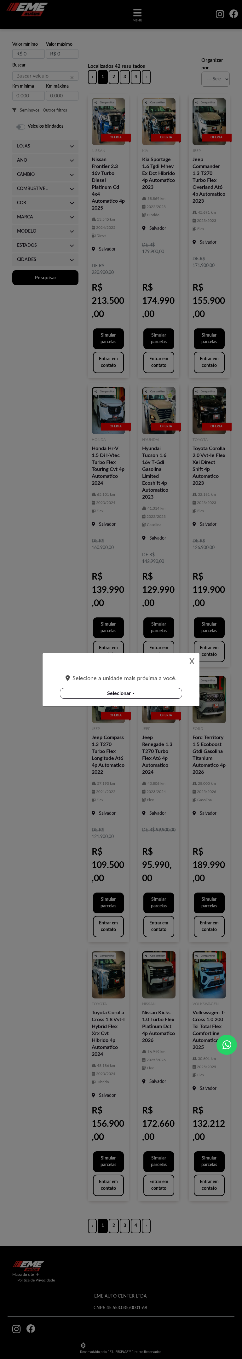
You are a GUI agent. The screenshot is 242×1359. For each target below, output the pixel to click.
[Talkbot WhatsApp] (226, 1045)
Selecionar (119, 693)
